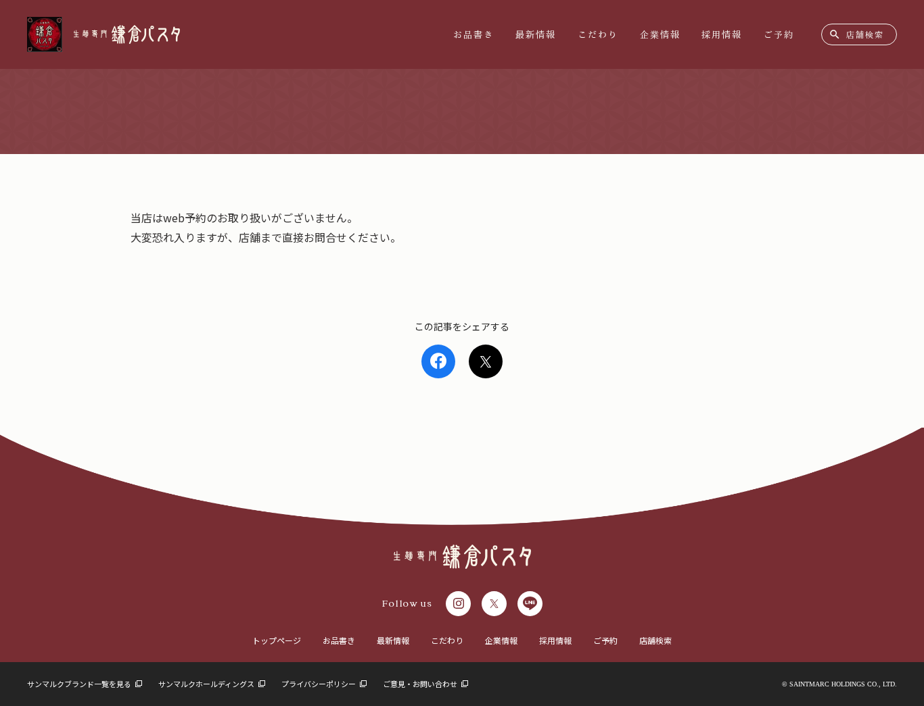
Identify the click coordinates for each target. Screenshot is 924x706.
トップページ (276, 640)
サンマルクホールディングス (207, 683)
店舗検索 (655, 640)
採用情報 (721, 34)
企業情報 (660, 34)
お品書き (473, 34)
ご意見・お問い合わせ (421, 683)
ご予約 (779, 34)
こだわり (598, 34)
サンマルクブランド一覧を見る (80, 683)
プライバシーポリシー (319, 683)
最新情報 (535, 34)
